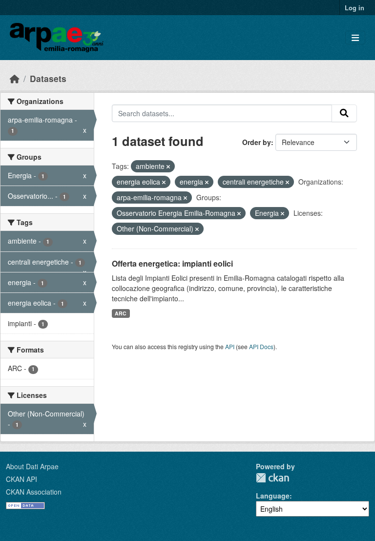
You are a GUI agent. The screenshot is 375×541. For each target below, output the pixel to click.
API (229, 346)
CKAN (272, 478)
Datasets (48, 78)
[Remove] (168, 166)
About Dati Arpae (32, 466)
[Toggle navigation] (355, 38)
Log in (354, 7)
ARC (120, 313)
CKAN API (21, 479)
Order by (256, 142)
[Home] (15, 78)
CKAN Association (34, 492)
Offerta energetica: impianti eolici (172, 263)
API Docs (261, 346)
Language (273, 495)
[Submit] (344, 113)
